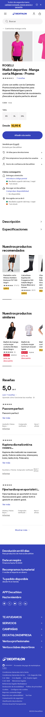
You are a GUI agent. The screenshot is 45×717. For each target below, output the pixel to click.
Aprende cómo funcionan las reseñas (17, 398)
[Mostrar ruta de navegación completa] (3, 29)
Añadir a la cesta (22, 135)
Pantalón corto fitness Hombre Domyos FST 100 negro (10, 279)
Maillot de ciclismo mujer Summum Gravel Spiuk (28, 345)
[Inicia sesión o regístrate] (34, 14)
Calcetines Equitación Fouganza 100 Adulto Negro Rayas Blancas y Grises (28, 281)
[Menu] (5, 14)
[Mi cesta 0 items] (40, 14)
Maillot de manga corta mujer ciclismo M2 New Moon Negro (10, 345)
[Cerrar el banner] (41, 5)
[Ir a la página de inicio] (19, 14)
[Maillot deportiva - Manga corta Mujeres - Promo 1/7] (17, 46)
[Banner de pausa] (37, 5)
